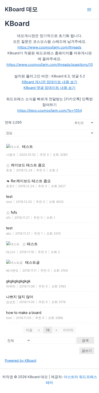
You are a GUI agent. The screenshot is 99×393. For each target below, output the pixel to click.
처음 (29, 330)
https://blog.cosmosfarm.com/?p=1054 (49, 110)
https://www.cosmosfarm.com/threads (49, 47)
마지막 (68, 330)
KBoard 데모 (21, 9)
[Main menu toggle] (89, 10)
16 (48, 330)
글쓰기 (87, 351)
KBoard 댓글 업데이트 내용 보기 (49, 88)
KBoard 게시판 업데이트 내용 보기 (49, 82)
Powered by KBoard (20, 360)
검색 (85, 340)
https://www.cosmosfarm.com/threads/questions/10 (49, 64)
